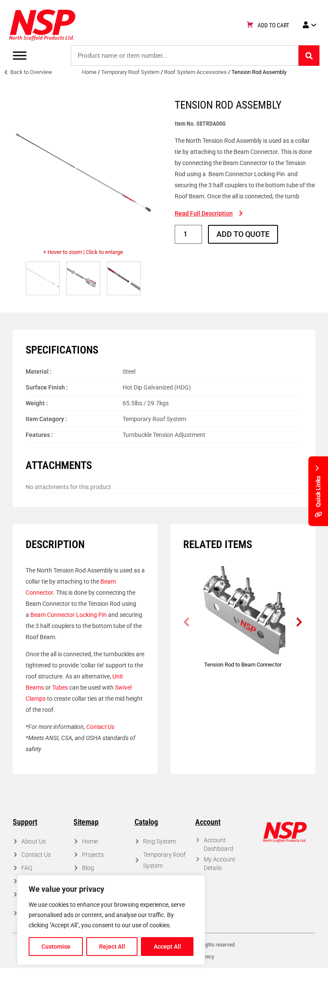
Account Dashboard (218, 844)
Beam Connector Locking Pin (68, 614)
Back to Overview (30, 72)
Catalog (146, 821)
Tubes (60, 687)
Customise (55, 946)
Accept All (167, 946)
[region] (111, 920)
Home (89, 72)
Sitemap (86, 821)
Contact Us (100, 726)
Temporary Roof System (130, 72)
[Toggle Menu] (19, 55)
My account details (219, 863)
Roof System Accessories (195, 72)
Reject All (112, 946)
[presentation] (186, 622)
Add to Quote (243, 234)
